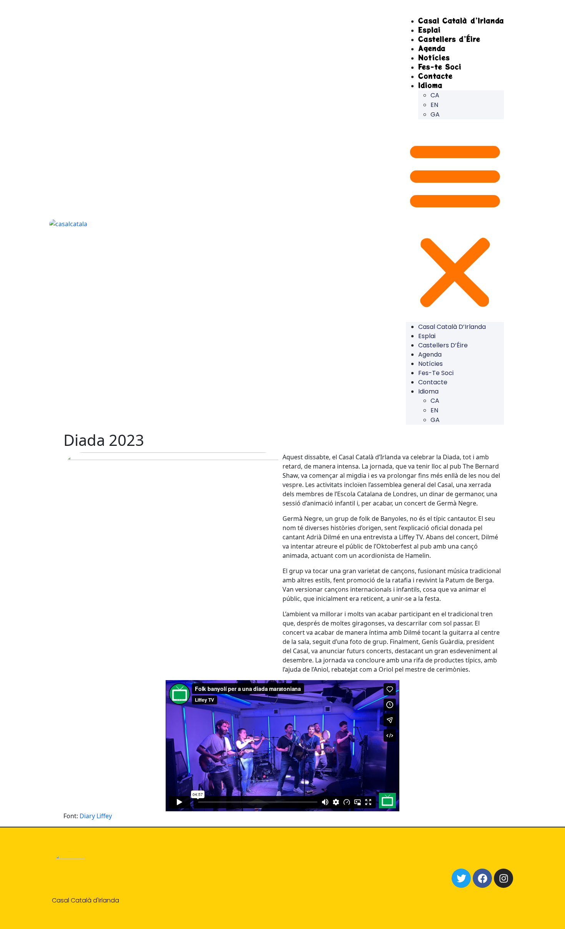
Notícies (430, 363)
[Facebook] (482, 878)
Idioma (430, 85)
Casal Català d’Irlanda (461, 20)
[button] (455, 223)
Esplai (426, 336)
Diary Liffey (96, 816)
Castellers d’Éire (449, 39)
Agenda (430, 354)
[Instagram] (503, 878)
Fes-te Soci (436, 373)
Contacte (432, 382)
